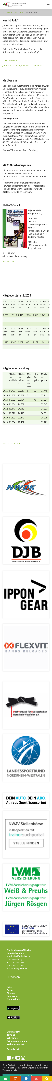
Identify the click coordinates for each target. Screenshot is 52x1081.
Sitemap (11, 993)
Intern (10, 987)
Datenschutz (13, 999)
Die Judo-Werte (10, 60)
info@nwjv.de (20, 968)
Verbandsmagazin (16, 1044)
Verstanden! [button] (26, 1076)
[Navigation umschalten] (48, 4)
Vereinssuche (13, 1031)
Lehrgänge (12, 1038)
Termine (11, 1034)
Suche (10, 990)
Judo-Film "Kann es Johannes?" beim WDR (22, 65)
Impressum (12, 996)
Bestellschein (9, 261)
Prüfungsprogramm (17, 1041)
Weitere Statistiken (11, 443)
